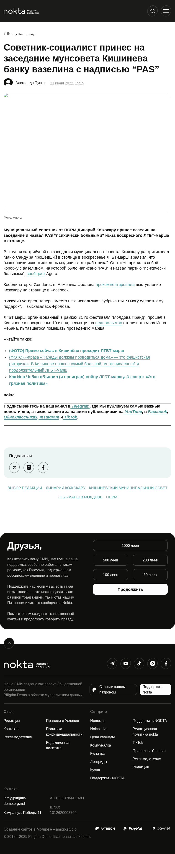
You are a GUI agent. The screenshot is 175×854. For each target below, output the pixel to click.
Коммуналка (100, 745)
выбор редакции (25, 488)
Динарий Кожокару (65, 488)
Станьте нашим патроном (112, 689)
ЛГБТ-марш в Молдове (80, 497)
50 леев (150, 575)
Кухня (95, 770)
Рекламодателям (18, 737)
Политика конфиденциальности (64, 731)
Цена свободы (102, 737)
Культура (97, 753)
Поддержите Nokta (153, 689)
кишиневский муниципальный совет (128, 488)
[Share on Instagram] (28, 467)
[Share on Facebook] (43, 467)
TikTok (138, 742)
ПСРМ (111, 497)
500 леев (110, 560)
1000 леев (130, 546)
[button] (152, 11)
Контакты (11, 729)
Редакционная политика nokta (145, 731)
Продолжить (130, 589)
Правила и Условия (62, 721)
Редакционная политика (58, 745)
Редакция (12, 721)
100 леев (110, 575)
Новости (97, 721)
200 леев (150, 560)
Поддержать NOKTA (107, 778)
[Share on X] (14, 467)
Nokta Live (99, 729)
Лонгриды (98, 762)
